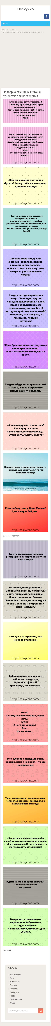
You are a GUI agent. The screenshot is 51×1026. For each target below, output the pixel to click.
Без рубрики (15, 974)
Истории (13, 989)
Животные (14, 982)
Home (3, 30)
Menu (5, 23)
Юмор (12, 30)
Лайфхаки (14, 992)
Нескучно (25, 9)
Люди (12, 996)
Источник (7, 950)
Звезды (13, 985)
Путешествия (16, 999)
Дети (12, 978)
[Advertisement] (25, 60)
